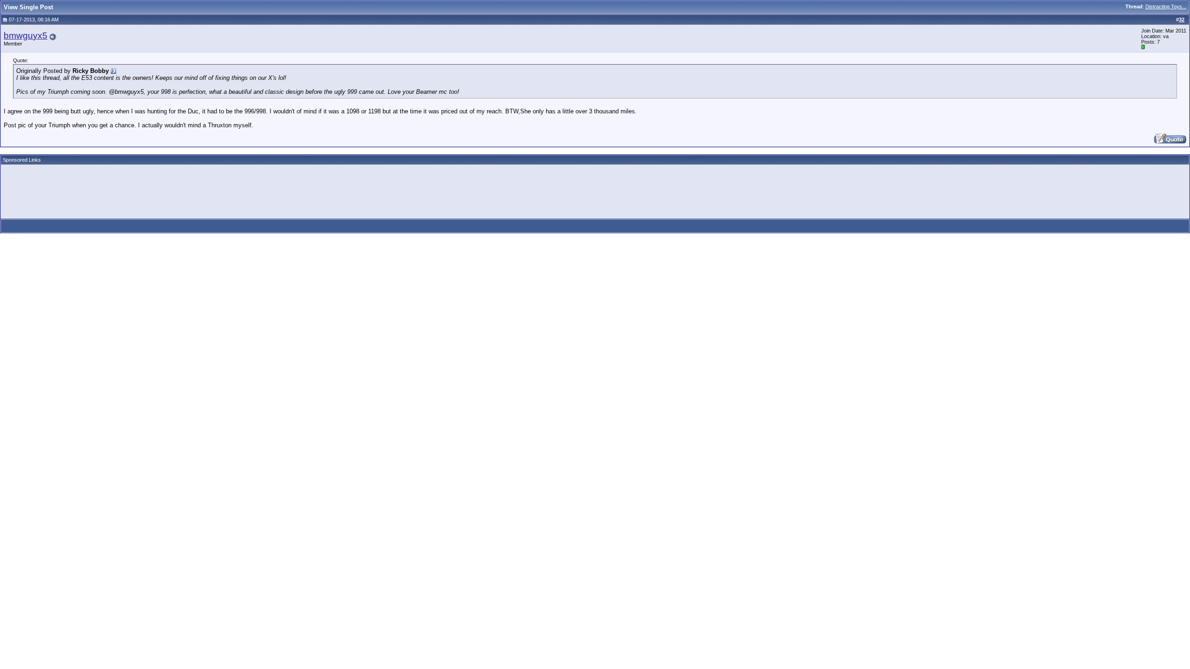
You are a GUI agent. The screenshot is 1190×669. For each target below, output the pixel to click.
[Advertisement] (173, 189)
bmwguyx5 (25, 35)
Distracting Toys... (1165, 6)
